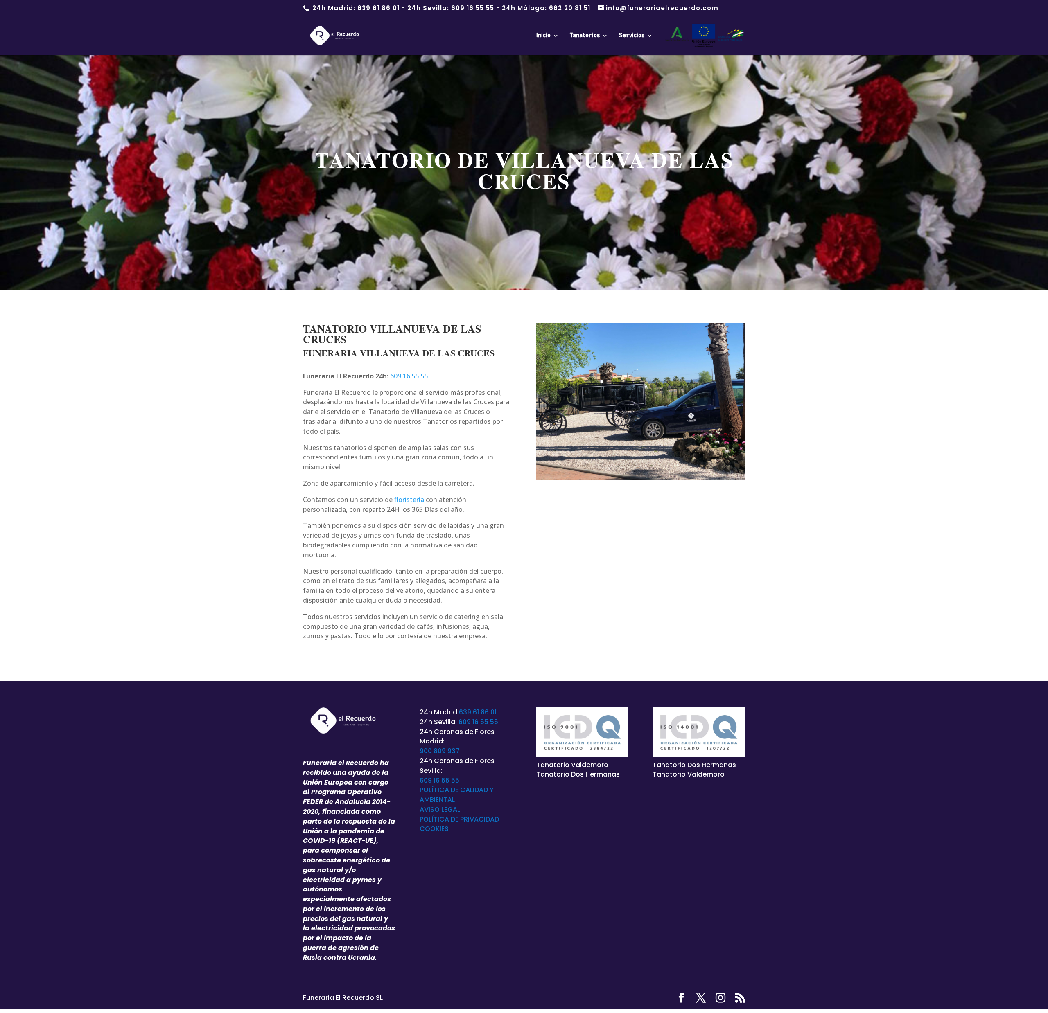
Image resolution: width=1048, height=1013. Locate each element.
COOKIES (434, 828)
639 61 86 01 (378, 8)
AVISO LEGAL (440, 809)
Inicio (543, 35)
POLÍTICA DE (440, 819)
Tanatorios (584, 35)
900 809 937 (440, 751)
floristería (409, 499)
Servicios (631, 35)
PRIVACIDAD (479, 819)
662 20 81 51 (569, 8)
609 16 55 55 (472, 8)
